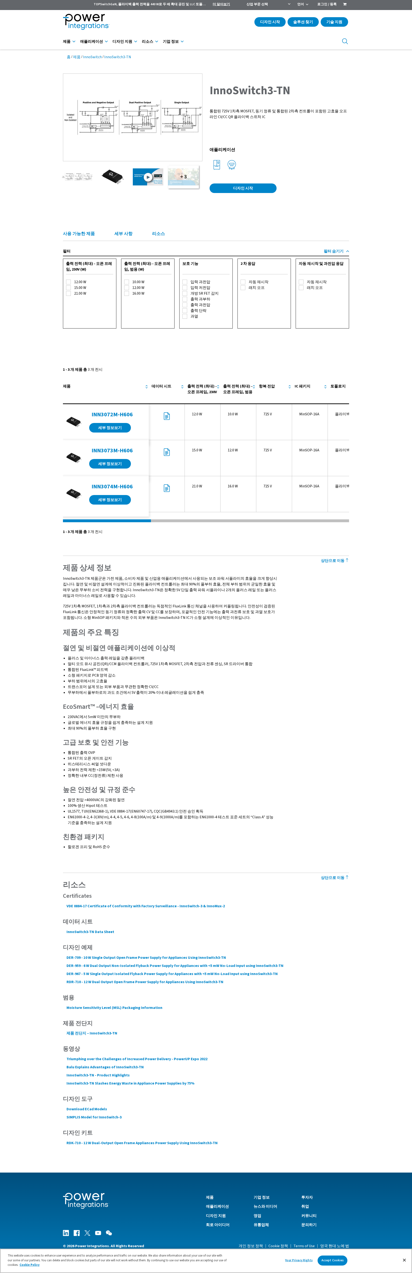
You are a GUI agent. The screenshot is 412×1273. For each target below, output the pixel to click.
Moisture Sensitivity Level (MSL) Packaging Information (114, 1007)
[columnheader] (106, 392)
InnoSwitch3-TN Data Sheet (90, 931)
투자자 (307, 1197)
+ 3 (183, 177)
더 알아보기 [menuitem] (221, 4)
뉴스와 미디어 (265, 1206)
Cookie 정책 (278, 1246)
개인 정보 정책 (251, 1246)
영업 (257, 1215)
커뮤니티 (309, 1215)
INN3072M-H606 (112, 414)
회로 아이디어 (218, 1224)
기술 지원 (334, 22)
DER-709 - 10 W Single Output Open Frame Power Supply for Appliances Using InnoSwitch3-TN (146, 957)
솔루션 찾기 (303, 22)
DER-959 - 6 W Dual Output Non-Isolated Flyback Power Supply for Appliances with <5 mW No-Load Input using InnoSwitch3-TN (175, 965)
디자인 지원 (122, 41)
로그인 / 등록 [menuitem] (327, 4)
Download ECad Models (87, 1109)
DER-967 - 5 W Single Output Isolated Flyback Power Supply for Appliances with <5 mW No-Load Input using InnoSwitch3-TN (172, 973)
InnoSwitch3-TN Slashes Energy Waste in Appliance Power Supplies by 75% (131, 1083)
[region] (206, 1261)
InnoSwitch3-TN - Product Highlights (98, 1075)
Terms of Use (304, 1246)
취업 (305, 1206)
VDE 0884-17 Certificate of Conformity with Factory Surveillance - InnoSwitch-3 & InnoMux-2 (146, 906)
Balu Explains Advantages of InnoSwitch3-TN (105, 1067)
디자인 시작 (270, 22)
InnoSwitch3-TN (117, 57)
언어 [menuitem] (300, 4)
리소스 (147, 41)
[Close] (404, 1260)
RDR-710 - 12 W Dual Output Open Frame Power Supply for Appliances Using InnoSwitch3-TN (145, 982)
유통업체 (261, 1224)
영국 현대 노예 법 (334, 1246)
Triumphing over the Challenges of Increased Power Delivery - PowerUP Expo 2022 (137, 1059)
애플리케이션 (91, 41)
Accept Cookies (332, 1260)
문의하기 (309, 1224)
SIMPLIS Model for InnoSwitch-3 (94, 1117)
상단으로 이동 (333, 560)
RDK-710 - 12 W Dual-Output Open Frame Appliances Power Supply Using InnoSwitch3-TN (142, 1143)
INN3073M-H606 (112, 450)
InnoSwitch (92, 57)
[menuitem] (344, 4)
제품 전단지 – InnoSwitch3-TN (92, 1033)
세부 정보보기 (110, 427)
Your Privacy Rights (298, 1260)
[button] (132, 117)
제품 (67, 41)
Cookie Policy (30, 1265)
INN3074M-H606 (112, 486)
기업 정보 (171, 41)
